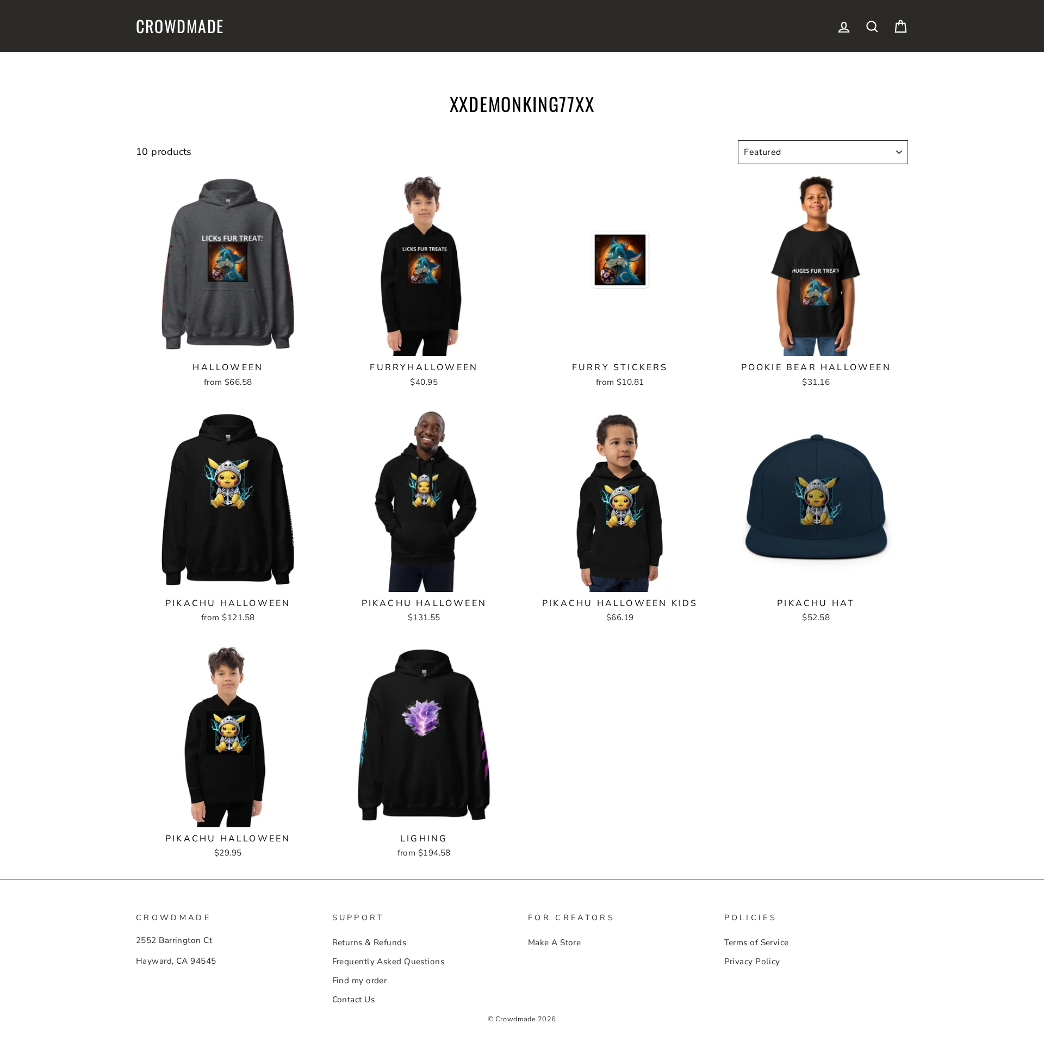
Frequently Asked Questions (388, 961)
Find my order (359, 980)
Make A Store (554, 942)
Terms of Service (756, 942)
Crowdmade (180, 26)
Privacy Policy (752, 961)
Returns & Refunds (369, 942)
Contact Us (353, 999)
